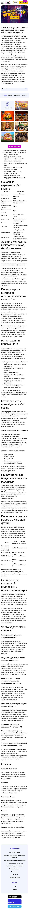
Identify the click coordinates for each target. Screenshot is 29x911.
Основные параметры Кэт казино (15, 150)
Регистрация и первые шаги (13, 161)
